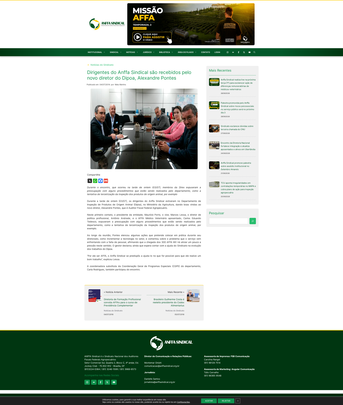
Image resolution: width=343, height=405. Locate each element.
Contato (205, 52)
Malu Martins (120, 84)
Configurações (183, 402)
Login (217, 52)
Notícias (130, 52)
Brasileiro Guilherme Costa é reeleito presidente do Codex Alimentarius (168, 302)
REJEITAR (226, 401)
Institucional (95, 52)
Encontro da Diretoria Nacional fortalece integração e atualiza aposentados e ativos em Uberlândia (238, 146)
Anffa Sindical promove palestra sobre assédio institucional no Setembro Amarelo (236, 166)
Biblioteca (164, 52)
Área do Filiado (185, 52)
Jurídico (147, 52)
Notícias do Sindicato (102, 64)
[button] (254, 52)
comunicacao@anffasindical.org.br (161, 366)
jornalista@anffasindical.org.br (159, 382)
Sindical (114, 52)
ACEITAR (209, 401)
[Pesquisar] (252, 221)
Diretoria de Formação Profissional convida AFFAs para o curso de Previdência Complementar (122, 302)
